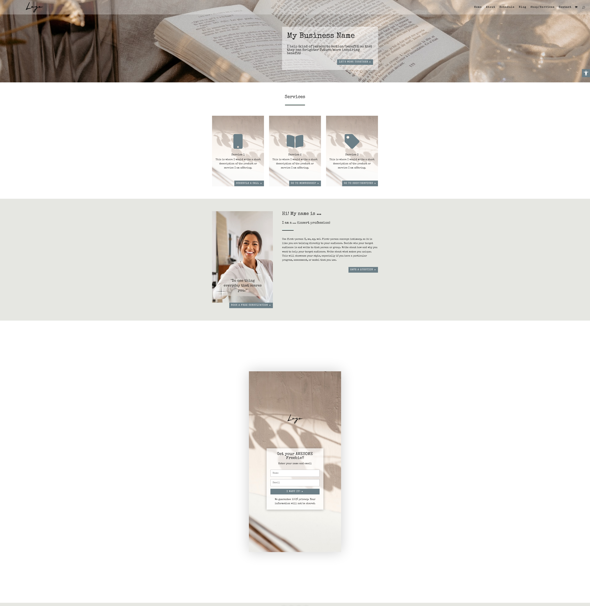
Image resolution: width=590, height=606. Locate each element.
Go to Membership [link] (303, 183)
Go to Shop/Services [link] (358, 183)
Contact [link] (565, 7)
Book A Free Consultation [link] (249, 305)
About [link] (490, 7)
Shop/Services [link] (543, 7)
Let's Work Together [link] (353, 62)
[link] (586, 73)
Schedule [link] (507, 7)
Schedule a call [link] (247, 183)
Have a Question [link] (361, 269)
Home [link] (478, 7)
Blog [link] (522, 7)
